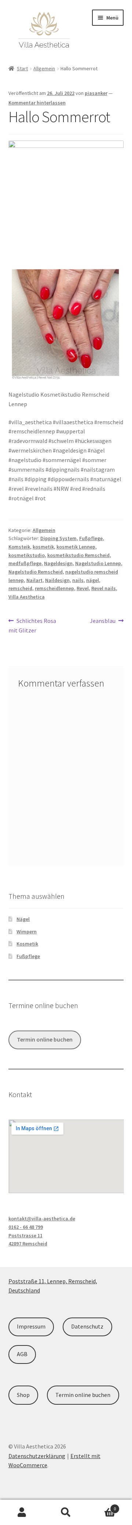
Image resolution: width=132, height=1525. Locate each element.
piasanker (96, 93)
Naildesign (57, 580)
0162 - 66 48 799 (25, 1227)
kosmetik (43, 546)
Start (22, 68)
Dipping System (58, 538)
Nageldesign (58, 563)
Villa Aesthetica (26, 596)
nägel (92, 580)
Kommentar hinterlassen (37, 102)
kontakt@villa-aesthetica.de (41, 1218)
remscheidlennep (54, 588)
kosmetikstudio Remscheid (78, 555)
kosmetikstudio (26, 555)
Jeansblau (102, 621)
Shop (23, 1394)
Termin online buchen (45, 1039)
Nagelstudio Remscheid (35, 571)
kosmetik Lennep (75, 546)
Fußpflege (91, 538)
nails (78, 580)
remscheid (20, 588)
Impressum (31, 1326)
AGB (22, 1354)
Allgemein (44, 68)
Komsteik (19, 546)
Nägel (23, 919)
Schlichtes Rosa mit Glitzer (32, 625)
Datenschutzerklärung (36, 1456)
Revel (83, 588)
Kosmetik (27, 943)
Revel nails (103, 588)
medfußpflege (24, 563)
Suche (66, 1512)
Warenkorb (102, 1506)
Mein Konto (22, 1512)
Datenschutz (87, 1326)
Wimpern (26, 931)
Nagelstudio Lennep (98, 563)
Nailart (34, 580)
